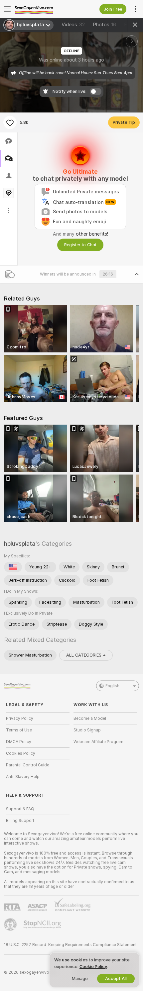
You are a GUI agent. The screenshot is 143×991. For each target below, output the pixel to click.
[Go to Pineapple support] (11, 924)
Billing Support (20, 820)
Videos (73, 25)
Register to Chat (80, 244)
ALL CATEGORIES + (86, 655)
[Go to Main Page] (43, 9)
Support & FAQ (20, 809)
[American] (13, 567)
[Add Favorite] (10, 122)
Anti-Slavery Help (23, 776)
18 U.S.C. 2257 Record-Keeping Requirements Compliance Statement (70, 944)
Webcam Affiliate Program (98, 741)
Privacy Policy (19, 718)
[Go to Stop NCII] (43, 924)
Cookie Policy (93, 966)
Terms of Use (19, 730)
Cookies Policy (20, 753)
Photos (104, 25)
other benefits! (92, 234)
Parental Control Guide (27, 765)
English (112, 686)
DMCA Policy (18, 741)
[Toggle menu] (7, 9)
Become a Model (89, 718)
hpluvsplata (19, 543)
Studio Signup (87, 730)
